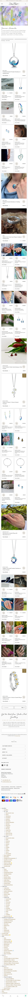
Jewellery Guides (6, 989)
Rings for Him (9, 833)
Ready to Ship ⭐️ (8, 863)
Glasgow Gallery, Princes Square (11, 963)
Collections (6, 888)
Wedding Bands (7, 873)
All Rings (6, 870)
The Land (8, 902)
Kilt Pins (8, 828)
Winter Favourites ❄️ (9, 950)
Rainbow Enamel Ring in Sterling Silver (6, 97)
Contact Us (4, 992)
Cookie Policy (19, 786)
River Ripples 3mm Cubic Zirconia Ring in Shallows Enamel (6, 663)
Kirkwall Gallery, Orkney (9, 959)
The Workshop (7, 972)
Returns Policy (17, 788)
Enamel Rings (7, 883)
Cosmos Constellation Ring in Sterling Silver (20, 663)
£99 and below (7, 861)
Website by (21, 793)
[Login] (18, 996)
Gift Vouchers (7, 952)
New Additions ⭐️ (6, 934)
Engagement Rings (8, 872)
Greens (7, 844)
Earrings (8, 819)
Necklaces (8, 816)
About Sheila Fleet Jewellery (10, 970)
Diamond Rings (7, 881)
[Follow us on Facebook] (2, 765)
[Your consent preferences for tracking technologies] (25, 995)
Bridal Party (6, 925)
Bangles (8, 823)
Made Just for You (8, 974)
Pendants (8, 817)
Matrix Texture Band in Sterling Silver (19, 617)
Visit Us (5, 956)
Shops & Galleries (10, 978)
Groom (5, 928)
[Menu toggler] (2, 4)
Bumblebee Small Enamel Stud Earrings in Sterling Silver (20, 452)
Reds (7, 839)
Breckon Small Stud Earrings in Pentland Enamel (20, 499)
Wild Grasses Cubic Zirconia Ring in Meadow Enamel (7, 262)
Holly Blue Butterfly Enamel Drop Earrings (20, 333)
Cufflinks (8, 827)
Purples (7, 847)
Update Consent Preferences (7, 788)
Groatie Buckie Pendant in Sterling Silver (7, 285)
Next (23, 707)
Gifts (5, 938)
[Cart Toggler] (10, 996)
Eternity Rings (7, 877)
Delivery (6, 975)
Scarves (6, 947)
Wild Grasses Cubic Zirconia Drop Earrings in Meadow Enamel (7, 427)
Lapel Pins (8, 830)
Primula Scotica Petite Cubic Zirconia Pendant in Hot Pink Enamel (7, 333)
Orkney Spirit (7, 894)
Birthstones (6, 944)
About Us (6, 967)
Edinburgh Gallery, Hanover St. (11, 961)
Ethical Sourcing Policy (5, 789)
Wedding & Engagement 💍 (10, 858)
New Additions (7, 855)
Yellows (7, 842)
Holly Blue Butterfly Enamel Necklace (20, 640)
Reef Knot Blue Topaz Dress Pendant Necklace (20, 594)
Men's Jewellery (7, 953)
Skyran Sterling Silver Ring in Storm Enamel (7, 617)
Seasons (6, 895)
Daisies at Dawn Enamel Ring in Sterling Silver (6, 640)
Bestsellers (6, 856)
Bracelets (8, 820)
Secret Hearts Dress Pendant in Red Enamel (6, 120)
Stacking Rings (7, 878)
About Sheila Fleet (8, 969)
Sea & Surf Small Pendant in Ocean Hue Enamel (20, 427)
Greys (7, 852)
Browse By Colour (10, 838)
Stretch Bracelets (10, 822)
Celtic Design (9, 909)
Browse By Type (10, 813)
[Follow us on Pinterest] (5, 765)
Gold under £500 (8, 864)
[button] (25, 4)
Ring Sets (6, 875)
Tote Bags (6, 949)
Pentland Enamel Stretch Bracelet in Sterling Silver (19, 476)
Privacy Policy (17, 735)
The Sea (8, 903)
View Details (5, 75)
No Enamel (8, 853)
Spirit (7, 911)
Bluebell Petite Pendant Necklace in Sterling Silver (7, 310)
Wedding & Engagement (9, 919)
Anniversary (7, 931)
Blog (3, 991)
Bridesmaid (6, 930)
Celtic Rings (6, 880)
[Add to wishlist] (3, 996)
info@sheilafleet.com (6, 781)
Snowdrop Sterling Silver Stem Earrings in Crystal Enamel (19, 144)
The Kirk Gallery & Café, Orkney (11, 958)
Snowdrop (6, 892)
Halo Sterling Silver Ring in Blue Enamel (7, 594)
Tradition (8, 914)
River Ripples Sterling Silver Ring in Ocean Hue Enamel (20, 120)
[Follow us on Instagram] (7, 765)
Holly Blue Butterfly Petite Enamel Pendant (20, 97)
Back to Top (14, 741)
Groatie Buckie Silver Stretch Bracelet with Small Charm (7, 476)
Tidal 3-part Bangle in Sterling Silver (6, 168)
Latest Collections (8, 891)
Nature (7, 906)
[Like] (23, 71)
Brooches (8, 825)
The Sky (8, 905)
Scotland (8, 908)
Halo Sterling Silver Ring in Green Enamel (7, 452)
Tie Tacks (8, 831)
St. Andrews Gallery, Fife (9, 964)
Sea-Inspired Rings (8, 884)
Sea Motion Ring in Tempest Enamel (20, 262)
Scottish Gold (7, 866)
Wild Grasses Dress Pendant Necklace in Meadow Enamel (19, 286)
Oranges (8, 841)
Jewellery (6, 809)
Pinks (7, 848)
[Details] (14, 56)
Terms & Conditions (5, 786)
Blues (7, 845)
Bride (5, 927)
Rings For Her (9, 834)
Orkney (7, 900)
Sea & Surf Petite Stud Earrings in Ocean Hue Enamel (6, 144)
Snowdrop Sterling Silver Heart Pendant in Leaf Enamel (19, 168)
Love (7, 913)
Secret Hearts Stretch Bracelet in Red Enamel (19, 310)
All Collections (7, 889)
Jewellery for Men (8, 859)
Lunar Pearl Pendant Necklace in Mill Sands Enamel (6, 499)
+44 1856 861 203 (6, 780)
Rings (7, 814)
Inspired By (8, 899)
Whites (7, 850)
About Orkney (7, 988)
